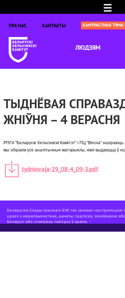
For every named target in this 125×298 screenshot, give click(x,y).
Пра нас (18, 25)
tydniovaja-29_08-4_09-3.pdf (60, 169)
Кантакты (54, 25)
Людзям (87, 48)
